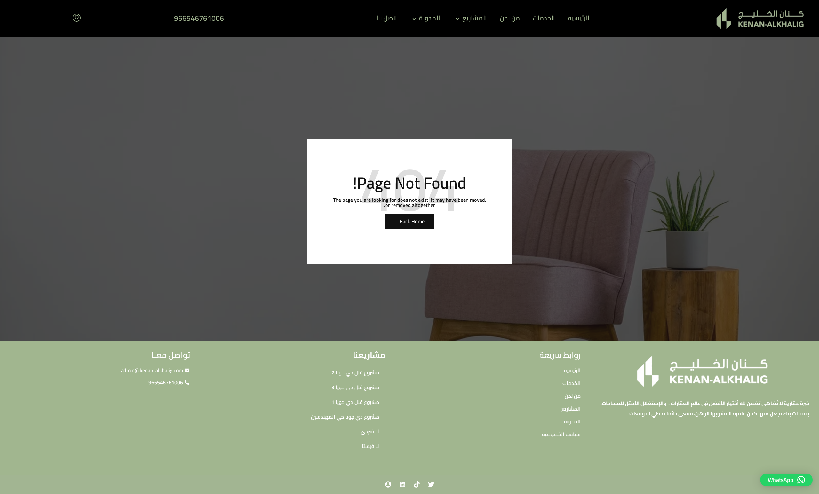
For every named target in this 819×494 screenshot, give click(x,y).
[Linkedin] (402, 484)
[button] (786, 480)
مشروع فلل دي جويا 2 (355, 372)
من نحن (510, 18)
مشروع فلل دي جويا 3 (355, 387)
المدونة (429, 18)
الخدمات (544, 18)
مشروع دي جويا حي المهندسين (345, 416)
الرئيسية (579, 18)
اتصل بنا (386, 18)
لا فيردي (370, 431)
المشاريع (474, 18)
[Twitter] (431, 484)
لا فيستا (370, 446)
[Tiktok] (416, 484)
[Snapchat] (388, 484)
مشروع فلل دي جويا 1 (355, 402)
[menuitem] (76, 18)
